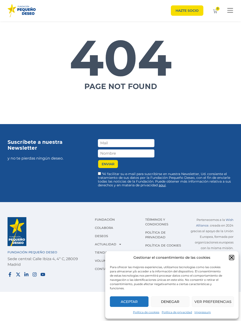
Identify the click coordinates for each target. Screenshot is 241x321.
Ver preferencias (212, 301)
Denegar (170, 301)
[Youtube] (42, 274)
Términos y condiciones (156, 222)
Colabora (104, 228)
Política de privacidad (177, 312)
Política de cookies (146, 312)
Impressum (202, 312)
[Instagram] (34, 274)
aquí (162, 185)
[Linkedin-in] (26, 274)
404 (120, 57)
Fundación (105, 219)
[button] (231, 257)
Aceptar (129, 301)
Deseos (101, 236)
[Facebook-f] (10, 274)
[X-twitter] (18, 274)
